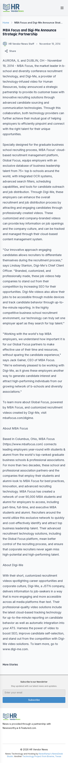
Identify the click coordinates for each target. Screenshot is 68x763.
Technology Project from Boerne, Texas (41, 756)
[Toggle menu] (62, 8)
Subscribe (34, 699)
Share (12, 51)
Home (6, 22)
